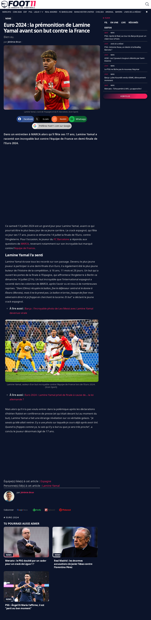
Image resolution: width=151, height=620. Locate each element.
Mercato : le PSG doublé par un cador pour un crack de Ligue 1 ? (25, 562)
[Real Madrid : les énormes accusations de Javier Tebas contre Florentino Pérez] (75, 542)
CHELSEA (100, 12)
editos (108, 27)
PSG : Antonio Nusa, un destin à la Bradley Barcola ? (122, 48)
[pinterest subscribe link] (65, 510)
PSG (30, 12)
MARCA (25, 243)
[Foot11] (18, 4)
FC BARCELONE (65, 12)
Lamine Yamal (51, 485)
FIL (105, 22)
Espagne (46, 481)
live (123, 22)
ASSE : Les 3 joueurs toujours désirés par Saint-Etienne (124, 59)
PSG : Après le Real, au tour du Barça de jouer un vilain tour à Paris (125, 37)
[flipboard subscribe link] (50, 510)
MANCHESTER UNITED (84, 12)
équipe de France (24, 248)
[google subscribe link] (22, 510)
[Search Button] (147, 4)
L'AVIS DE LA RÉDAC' (132, 12)
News (9, 555)
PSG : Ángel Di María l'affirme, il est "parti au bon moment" (24, 606)
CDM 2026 (17, 12)
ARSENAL (109, 12)
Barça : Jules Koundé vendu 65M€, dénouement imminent (125, 79)
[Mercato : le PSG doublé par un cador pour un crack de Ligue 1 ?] (26, 542)
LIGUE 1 (37, 12)
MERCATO (6, 12)
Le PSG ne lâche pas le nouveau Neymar (121, 69)
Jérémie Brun (15, 41)
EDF (25, 12)
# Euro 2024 (11, 517)
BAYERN (118, 12)
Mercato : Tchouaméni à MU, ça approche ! (123, 88)
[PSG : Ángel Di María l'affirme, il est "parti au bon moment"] (26, 586)
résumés (133, 22)
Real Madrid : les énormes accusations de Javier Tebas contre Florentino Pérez (73, 564)
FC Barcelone (61, 239)
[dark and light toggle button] (147, 12)
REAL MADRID (51, 12)
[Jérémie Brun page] (9, 496)
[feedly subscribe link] (36, 510)
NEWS (8, 18)
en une (114, 22)
